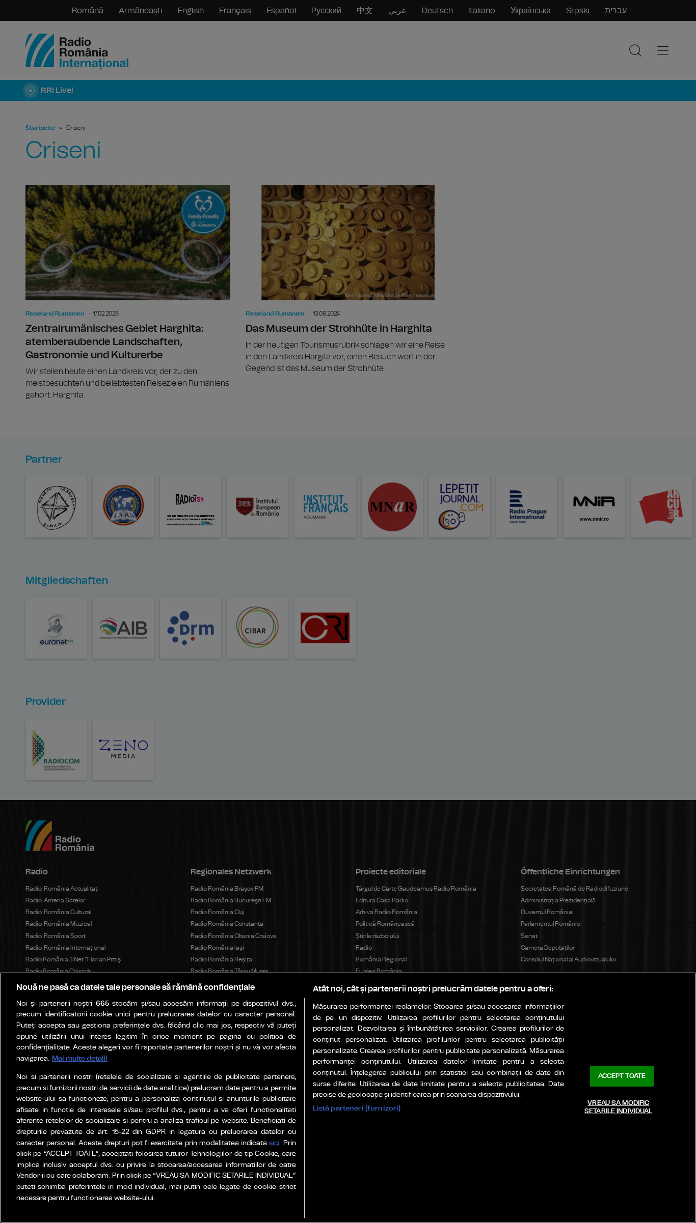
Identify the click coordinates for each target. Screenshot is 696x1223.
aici (274, 1143)
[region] (348, 1097)
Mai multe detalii (80, 1058)
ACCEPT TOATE (622, 1076)
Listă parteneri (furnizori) (357, 1108)
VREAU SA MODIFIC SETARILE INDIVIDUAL (618, 1107)
